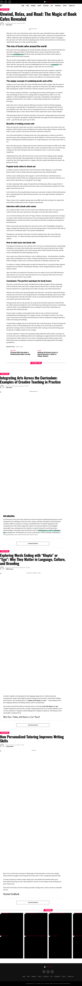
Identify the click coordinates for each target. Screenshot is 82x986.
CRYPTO (65, 5)
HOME (23, 5)
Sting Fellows (10, 746)
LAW (52, 5)
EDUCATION (45, 5)
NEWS (27, 5)
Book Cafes (19, 346)
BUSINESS (33, 5)
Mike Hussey (9, 569)
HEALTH (39, 5)
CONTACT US (72, 5)
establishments (18, 54)
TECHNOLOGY (58, 5)
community (55, 64)
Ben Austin (9, 24)
